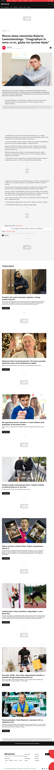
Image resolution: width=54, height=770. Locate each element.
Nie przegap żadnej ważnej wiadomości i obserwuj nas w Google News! (28, 228)
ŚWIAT (25, 7)
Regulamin (37, 758)
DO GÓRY (47, 754)
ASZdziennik (3, 0)
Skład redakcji (27, 758)
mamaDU (20, 0)
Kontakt (26, 760)
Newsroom (37, 756)
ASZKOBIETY (7, 7)
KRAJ (11, 7)
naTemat (9, 0)
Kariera (26, 756)
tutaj (33, 107)
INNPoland (14, 0)
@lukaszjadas (19, 226)
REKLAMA (28, 7)
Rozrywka (30, 0)
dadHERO (25, 0)
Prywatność (37, 760)
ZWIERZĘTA (16, 7)
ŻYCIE (2, 7)
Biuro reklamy (27, 754)
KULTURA (20, 7)
